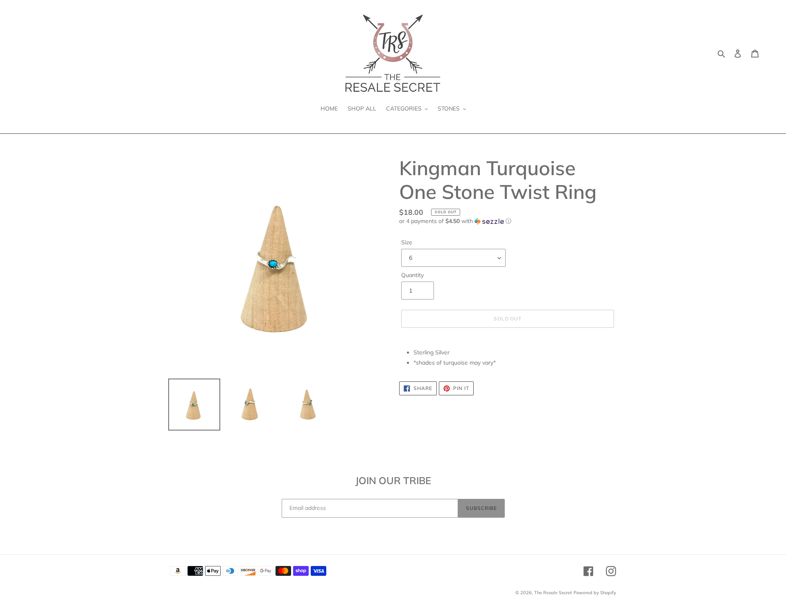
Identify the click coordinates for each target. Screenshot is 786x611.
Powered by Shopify (595, 592)
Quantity (412, 275)
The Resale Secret (553, 592)
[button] (455, 221)
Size (406, 242)
